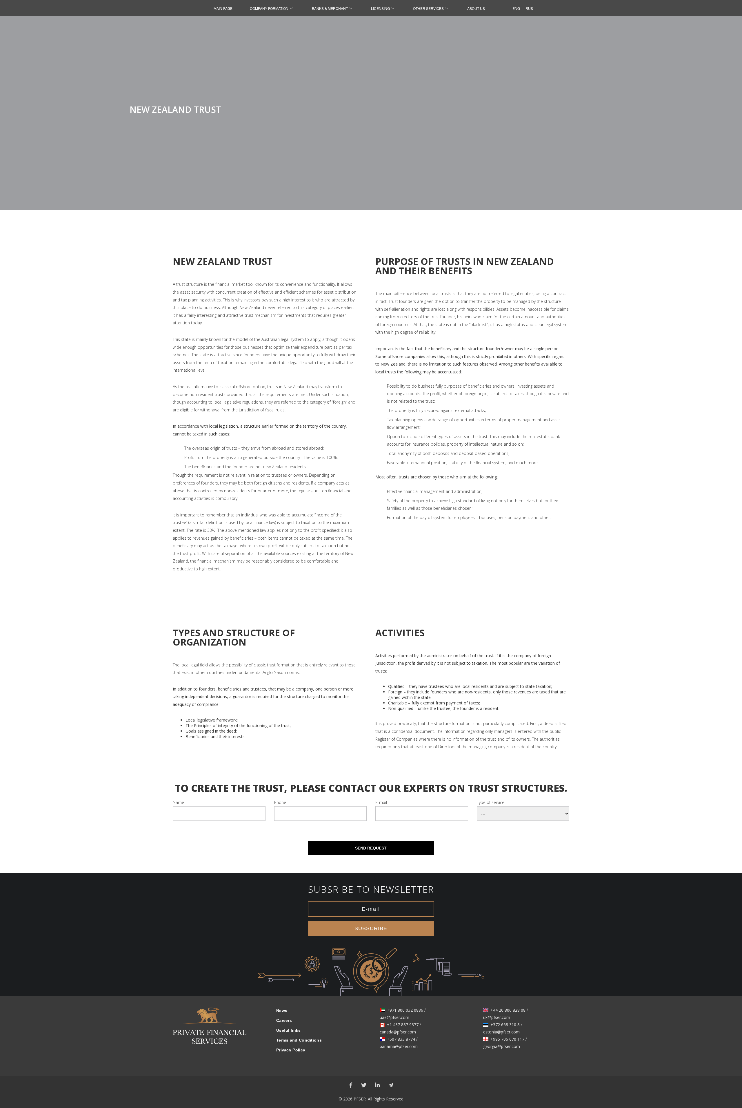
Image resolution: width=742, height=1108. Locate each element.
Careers (284, 1020)
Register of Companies (396, 739)
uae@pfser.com (394, 1017)
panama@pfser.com (399, 1046)
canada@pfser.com (398, 1032)
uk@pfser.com (496, 1017)
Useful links (288, 1030)
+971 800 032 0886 (405, 1010)
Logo (209, 1029)
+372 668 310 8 (505, 1024)
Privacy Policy (290, 1050)
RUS (527, 8)
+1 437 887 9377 (403, 1024)
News (281, 1010)
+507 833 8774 (401, 1039)
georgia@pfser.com (501, 1046)
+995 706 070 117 (507, 1039)
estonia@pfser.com (501, 1032)
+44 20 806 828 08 (507, 1010)
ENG (514, 8)
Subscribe (370, 928)
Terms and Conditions (299, 1040)
